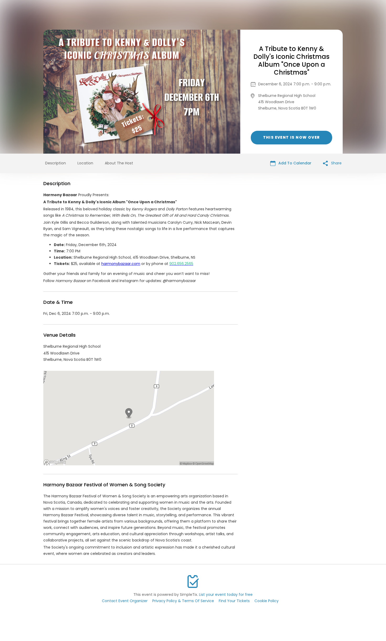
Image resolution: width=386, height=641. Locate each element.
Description (55, 163)
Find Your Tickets (234, 600)
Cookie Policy (266, 600)
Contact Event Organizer (125, 600)
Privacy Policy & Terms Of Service (183, 600)
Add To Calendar (294, 163)
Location (85, 163)
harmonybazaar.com (120, 263)
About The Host (119, 163)
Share (336, 163)
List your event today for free (226, 594)
